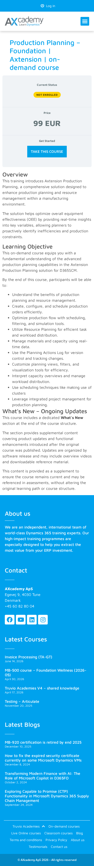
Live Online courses (26, 833)
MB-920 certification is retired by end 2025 (43, 742)
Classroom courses (58, 833)
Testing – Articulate (22, 701)
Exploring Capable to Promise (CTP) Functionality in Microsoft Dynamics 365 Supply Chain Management (47, 796)
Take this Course (47, 151)
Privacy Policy (56, 840)
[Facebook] (9, 619)
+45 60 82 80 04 (19, 606)
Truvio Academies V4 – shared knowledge (42, 688)
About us (77, 840)
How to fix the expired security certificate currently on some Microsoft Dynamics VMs (43, 757)
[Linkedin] (32, 619)
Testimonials (38, 846)
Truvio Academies (26, 826)
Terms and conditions (26, 840)
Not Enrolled (47, 94)
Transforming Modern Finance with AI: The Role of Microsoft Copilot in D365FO (42, 775)
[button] (85, 21)
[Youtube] (21, 619)
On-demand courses (64, 826)
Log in (49, 6)
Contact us (59, 846)
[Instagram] (43, 619)
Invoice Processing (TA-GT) (28, 657)
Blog (79, 833)
